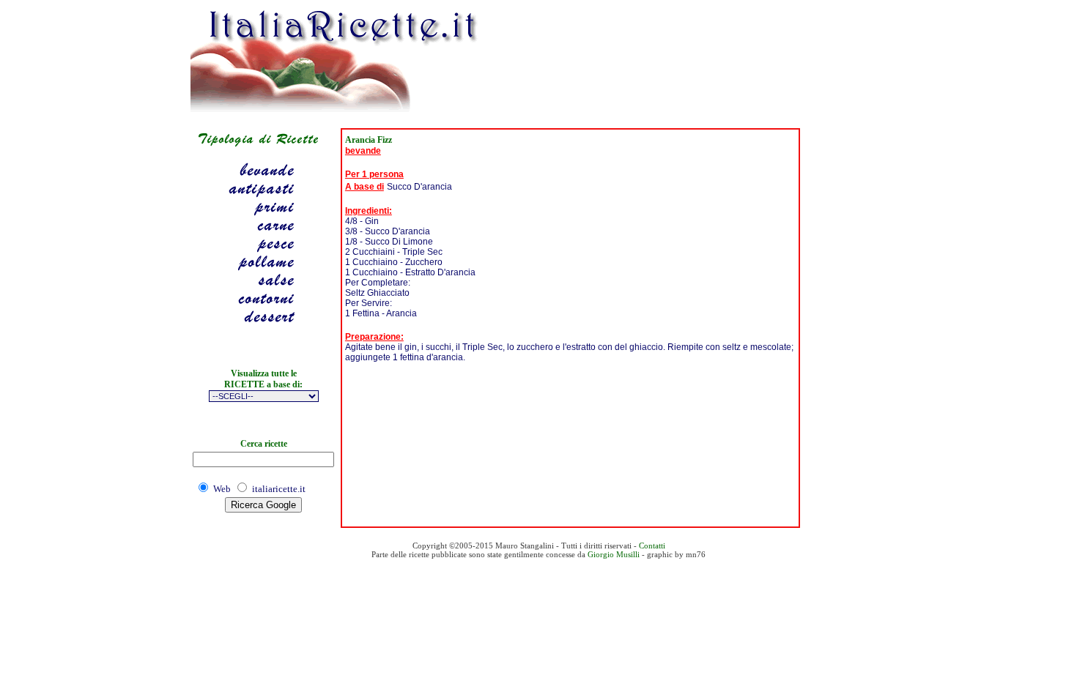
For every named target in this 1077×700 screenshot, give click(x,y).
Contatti (652, 545)
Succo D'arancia (419, 187)
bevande (363, 151)
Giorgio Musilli (614, 554)
